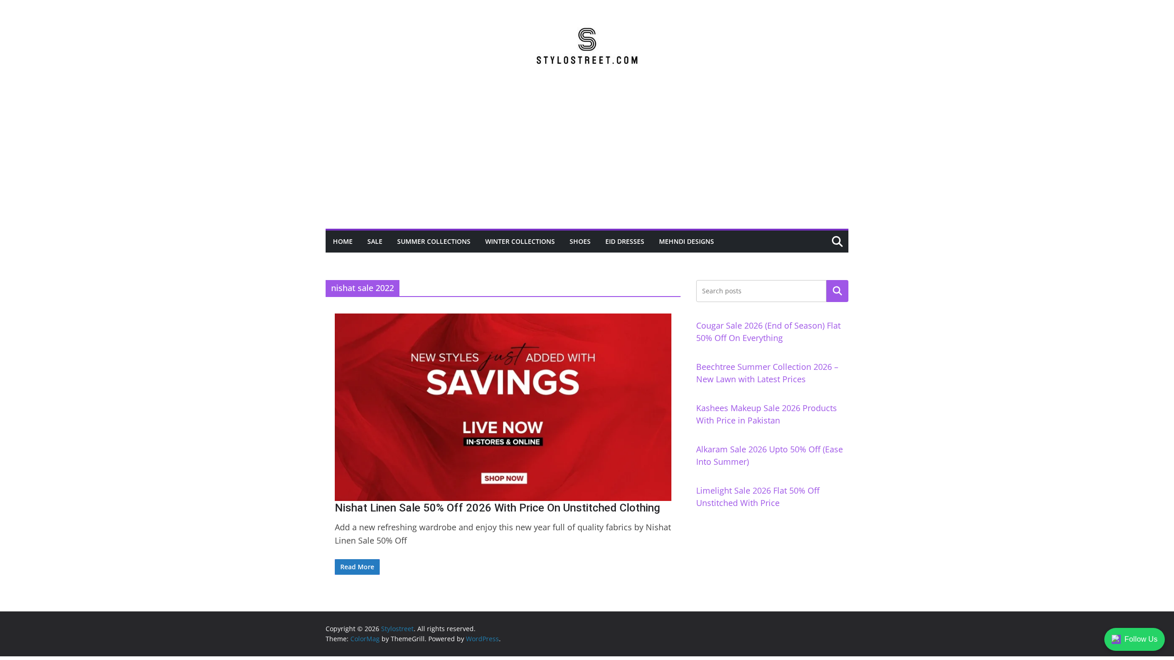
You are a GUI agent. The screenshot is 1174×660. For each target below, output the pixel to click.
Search (837, 291)
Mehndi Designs (686, 241)
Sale (374, 241)
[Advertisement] (587, 160)
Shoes (580, 241)
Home (343, 241)
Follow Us (1140, 639)
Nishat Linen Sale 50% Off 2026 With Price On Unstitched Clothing (497, 507)
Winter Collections (520, 241)
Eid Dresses (624, 241)
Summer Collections (434, 241)
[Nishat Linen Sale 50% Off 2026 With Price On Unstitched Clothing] (503, 407)
